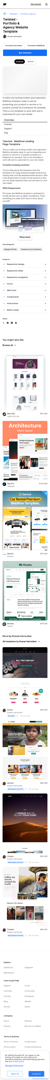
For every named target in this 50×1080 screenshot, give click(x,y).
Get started (36, 4)
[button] (46, 4)
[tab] (25, 120)
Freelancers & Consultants (31, 249)
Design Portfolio (10, 249)
